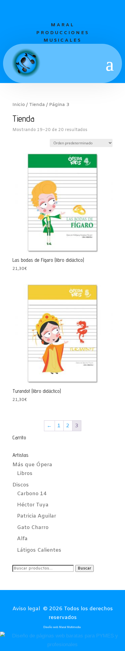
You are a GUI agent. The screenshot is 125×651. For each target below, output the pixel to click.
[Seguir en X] (62, 10)
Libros (24, 473)
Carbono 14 (32, 493)
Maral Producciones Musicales (62, 32)
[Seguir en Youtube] (75, 10)
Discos (20, 485)
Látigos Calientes (39, 550)
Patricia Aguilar (36, 516)
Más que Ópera (32, 464)
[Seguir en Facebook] (48, 10)
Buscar (84, 568)
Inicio (18, 104)
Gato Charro (33, 527)
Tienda (37, 104)
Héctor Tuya (33, 505)
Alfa (22, 538)
